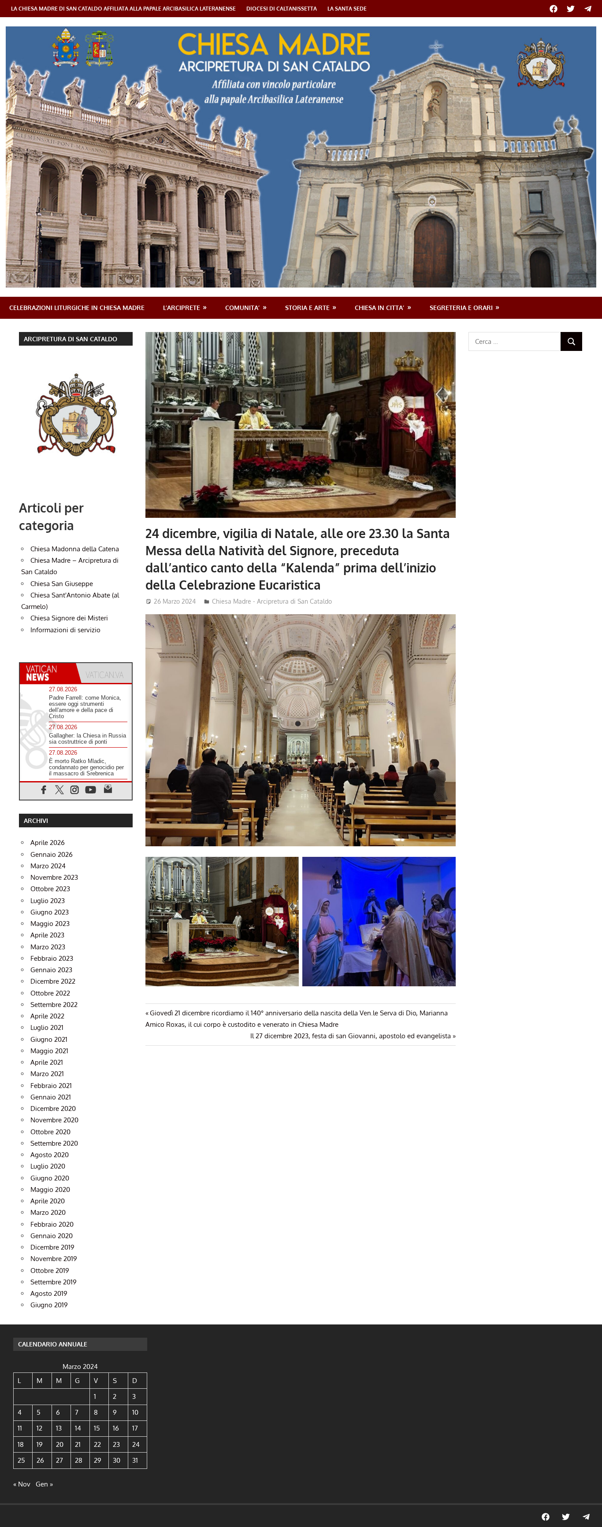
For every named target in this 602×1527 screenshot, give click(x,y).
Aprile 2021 (46, 1062)
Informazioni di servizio (65, 630)
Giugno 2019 (49, 1305)
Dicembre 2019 (52, 1247)
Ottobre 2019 (49, 1270)
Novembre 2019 (53, 1258)
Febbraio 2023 (51, 958)
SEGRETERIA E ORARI (461, 307)
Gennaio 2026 (51, 854)
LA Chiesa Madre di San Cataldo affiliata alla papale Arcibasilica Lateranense (123, 8)
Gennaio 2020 (51, 1236)
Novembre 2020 (54, 1120)
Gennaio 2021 (50, 1097)
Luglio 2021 (46, 1027)
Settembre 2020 (54, 1143)
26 (40, 1460)
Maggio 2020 (50, 1189)
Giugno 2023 (49, 912)
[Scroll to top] (587, 1512)
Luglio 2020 (47, 1166)
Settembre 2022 (54, 1004)
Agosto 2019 (48, 1293)
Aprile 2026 (47, 842)
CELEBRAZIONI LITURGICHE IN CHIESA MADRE (77, 307)
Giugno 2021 (48, 1039)
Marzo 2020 (48, 1212)
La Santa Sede (347, 8)
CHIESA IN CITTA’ (379, 307)
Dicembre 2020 (53, 1108)
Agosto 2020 (49, 1155)
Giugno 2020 (49, 1178)
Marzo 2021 (47, 1074)
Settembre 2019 (53, 1282)
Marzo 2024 (48, 866)
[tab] (48, 673)
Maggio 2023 (50, 923)
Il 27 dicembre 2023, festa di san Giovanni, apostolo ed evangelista (350, 1036)
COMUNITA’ (242, 307)
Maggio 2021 (49, 1051)
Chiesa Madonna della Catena (74, 549)
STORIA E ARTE (307, 307)
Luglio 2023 (47, 900)
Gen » (44, 1484)
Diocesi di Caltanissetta (281, 8)
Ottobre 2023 (50, 889)
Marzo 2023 (47, 947)
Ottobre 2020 (50, 1132)
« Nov (21, 1484)
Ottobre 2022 (50, 993)
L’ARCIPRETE (181, 307)
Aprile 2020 (47, 1201)
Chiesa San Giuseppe (61, 583)
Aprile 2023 (47, 935)
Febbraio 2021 (51, 1085)
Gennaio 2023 (51, 970)
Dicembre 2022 (52, 981)
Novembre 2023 (54, 877)
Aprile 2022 (47, 1016)
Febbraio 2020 (52, 1224)
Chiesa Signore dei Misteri (69, 618)
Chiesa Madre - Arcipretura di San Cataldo (272, 601)
